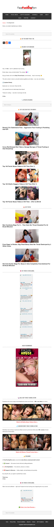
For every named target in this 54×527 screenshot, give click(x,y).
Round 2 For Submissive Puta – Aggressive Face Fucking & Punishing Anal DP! (26, 128)
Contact (33, 521)
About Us (29, 521)
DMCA (46, 521)
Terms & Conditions (21, 521)
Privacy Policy (13, 521)
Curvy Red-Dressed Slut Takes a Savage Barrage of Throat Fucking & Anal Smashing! (26, 148)
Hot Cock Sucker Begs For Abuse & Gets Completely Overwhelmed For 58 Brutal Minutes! (26, 264)
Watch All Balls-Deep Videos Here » (27, 422)
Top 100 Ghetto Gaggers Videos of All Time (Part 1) (20, 184)
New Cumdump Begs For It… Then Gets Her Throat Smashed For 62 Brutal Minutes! (25, 226)
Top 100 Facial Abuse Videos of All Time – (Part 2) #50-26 (22, 202)
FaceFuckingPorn (27, 7)
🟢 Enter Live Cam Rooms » (27, 507)
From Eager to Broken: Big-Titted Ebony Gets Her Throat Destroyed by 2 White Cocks (27, 245)
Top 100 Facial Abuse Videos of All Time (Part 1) (19, 166)
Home (7, 521)
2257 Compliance (40, 521)
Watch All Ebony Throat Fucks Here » (27, 452)
